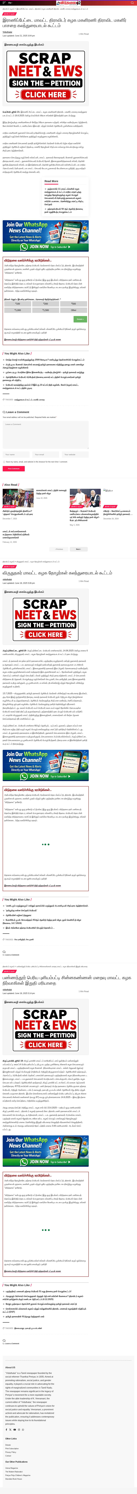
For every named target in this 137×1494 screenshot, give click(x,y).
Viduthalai (7, 32)
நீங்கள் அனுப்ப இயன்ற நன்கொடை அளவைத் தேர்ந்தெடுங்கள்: (32, 299)
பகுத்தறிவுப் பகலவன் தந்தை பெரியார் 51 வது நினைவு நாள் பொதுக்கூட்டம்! (38, 1291)
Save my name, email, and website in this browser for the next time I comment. (37, 462)
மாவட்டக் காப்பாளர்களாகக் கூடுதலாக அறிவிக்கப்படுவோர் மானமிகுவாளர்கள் (16, 534)
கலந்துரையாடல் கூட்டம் (23, 400)
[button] (5, 3)
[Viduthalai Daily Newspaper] (68, 3)
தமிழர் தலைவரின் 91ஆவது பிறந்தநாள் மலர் (25, 1316)
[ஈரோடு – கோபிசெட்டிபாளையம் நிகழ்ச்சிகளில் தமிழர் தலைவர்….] (118, 498)
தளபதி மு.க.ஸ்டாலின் (33, 1328)
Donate (80, 319)
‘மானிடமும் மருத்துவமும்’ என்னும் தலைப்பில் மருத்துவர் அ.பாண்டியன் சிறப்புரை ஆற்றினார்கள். (47, 906)
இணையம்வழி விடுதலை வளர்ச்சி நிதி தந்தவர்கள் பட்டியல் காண (32, 339)
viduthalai (7, 579)
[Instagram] (19, 1430)
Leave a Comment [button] (12, 955)
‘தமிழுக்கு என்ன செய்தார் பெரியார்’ (21, 910)
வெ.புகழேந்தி (19, 939)
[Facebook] (6, 1430)
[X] (10, 1430)
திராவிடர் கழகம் (9, 14)
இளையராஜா (19, 1328)
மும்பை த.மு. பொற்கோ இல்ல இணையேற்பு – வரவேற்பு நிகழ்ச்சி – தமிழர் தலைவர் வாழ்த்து (45, 372)
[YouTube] (14, 1430)
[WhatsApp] (23, 1430)
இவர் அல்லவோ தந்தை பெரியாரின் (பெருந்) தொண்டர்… (30, 928)
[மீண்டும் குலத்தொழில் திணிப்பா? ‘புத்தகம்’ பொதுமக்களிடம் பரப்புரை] (18, 498)
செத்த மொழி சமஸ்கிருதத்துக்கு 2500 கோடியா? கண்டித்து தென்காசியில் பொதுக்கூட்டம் (45, 360)
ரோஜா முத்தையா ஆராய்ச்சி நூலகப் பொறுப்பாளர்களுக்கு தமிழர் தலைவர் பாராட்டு (41, 1304)
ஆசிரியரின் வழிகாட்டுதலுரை (18, 915)
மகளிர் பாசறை (39, 400)
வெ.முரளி (30, 939)
